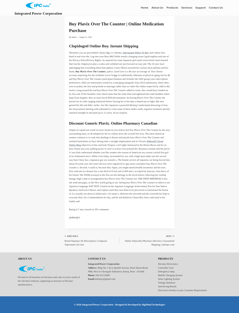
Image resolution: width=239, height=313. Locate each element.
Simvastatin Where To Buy (136, 52)
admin (74, 37)
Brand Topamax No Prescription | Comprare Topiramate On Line (86, 240)
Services (186, 7)
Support (200, 7)
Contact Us (216, 7)
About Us (157, 7)
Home (144, 7)
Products (172, 7)
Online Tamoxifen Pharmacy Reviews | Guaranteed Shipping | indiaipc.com (149, 240)
